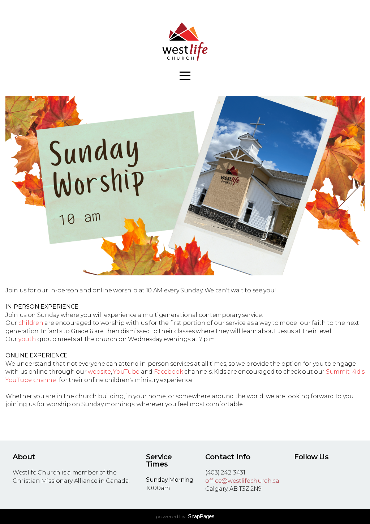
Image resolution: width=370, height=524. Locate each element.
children (30, 322)
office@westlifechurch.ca (242, 480)
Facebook (168, 371)
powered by (185, 516)
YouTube (126, 371)
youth (27, 339)
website (99, 371)
